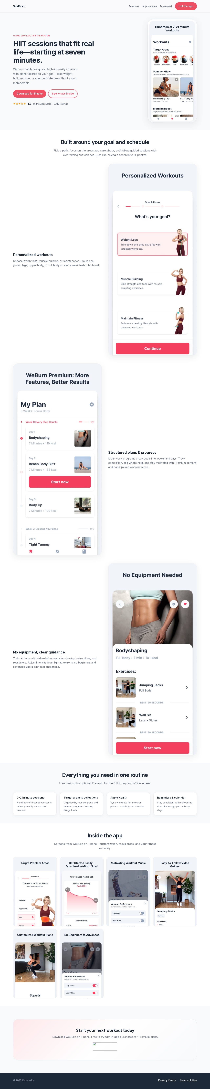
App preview (149, 6)
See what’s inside (63, 93)
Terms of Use (188, 1080)
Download (166, 6)
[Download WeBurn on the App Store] (105, 1046)
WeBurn (19, 6)
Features (134, 6)
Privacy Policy (167, 1080)
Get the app (185, 6)
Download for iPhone (30, 93)
